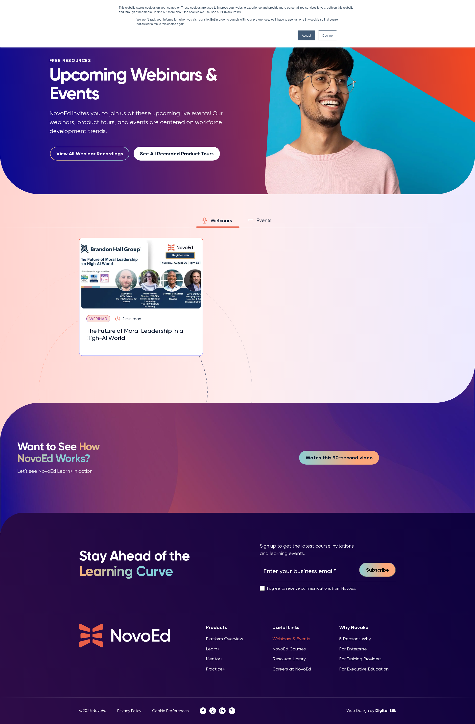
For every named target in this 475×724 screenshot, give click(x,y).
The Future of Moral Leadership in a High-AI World (134, 334)
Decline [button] (327, 35)
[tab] (217, 220)
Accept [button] (306, 35)
